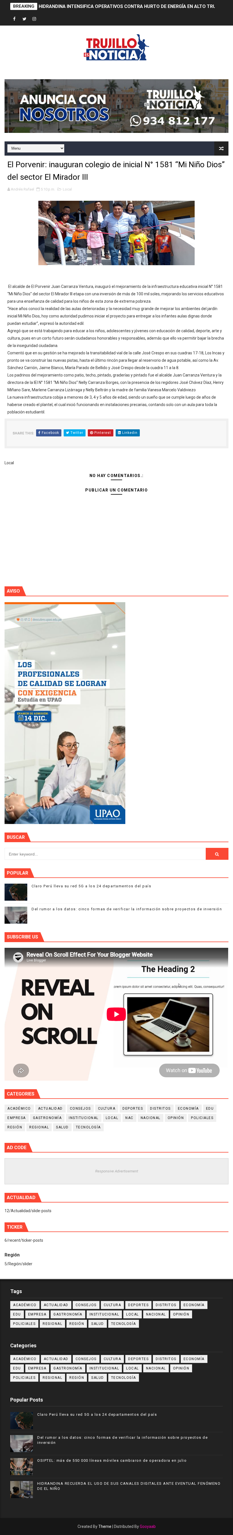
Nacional (151, 1118)
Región (14, 1127)
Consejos (80, 1109)
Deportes (132, 1109)
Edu (210, 1109)
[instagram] (34, 19)
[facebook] (14, 19)
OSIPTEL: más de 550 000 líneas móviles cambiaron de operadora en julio (112, 1460)
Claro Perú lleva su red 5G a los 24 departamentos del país (91, 886)
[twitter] (24, 19)
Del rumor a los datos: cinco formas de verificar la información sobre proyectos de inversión (127, 909)
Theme (104, 1526)
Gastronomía (47, 1118)
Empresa (16, 1118)
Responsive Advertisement (116, 1171)
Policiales (202, 1118)
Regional (39, 1127)
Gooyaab (148, 1526)
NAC (129, 1118)
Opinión (176, 1118)
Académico (19, 1109)
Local (67, 189)
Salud (62, 1127)
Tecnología (88, 1127)
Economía (188, 1109)
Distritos (160, 1109)
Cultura (107, 1109)
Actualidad (50, 1109)
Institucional (84, 1118)
